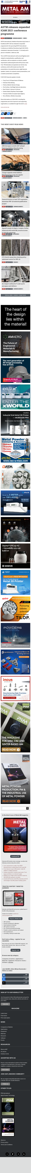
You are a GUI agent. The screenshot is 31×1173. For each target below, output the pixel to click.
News (2, 38)
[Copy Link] (11, 113)
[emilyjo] (8, 113)
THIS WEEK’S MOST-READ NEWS (12, 124)
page (25, 103)
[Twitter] (5, 113)
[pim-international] (8, 1107)
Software (5, 962)
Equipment (11, 960)
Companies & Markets (17, 38)
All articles (3, 1051)
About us (3, 1140)
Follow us (5, 1084)
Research (16, 262)
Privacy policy (4, 1142)
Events (24, 38)
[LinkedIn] (2, 113)
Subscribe (5, 1004)
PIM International (5, 1093)
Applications (16, 149)
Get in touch (5, 1069)
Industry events (5, 1053)
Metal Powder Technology (8, 1095)
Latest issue (4, 1013)
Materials (5, 960)
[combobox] (15, 808)
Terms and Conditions (6, 1144)
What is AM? (4, 1049)
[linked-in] (24, 1154)
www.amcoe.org (5, 107)
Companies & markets (8, 959)
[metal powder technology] (8, 1127)
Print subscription (5, 1017)
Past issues (4, 1015)
